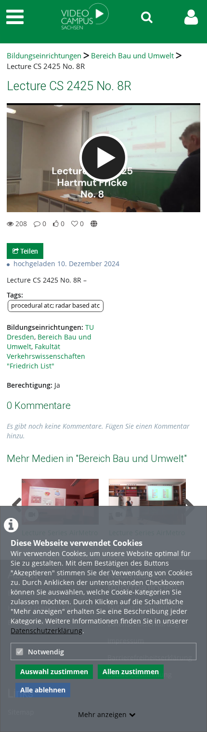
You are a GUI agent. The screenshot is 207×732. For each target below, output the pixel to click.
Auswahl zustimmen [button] (54, 671)
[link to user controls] (191, 17)
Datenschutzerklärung (46, 630)
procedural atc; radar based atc (55, 305)
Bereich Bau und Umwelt (132, 56)
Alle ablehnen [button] (42, 689)
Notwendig (46, 651)
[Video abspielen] (103, 158)
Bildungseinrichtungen (44, 56)
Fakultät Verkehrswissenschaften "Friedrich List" (46, 356)
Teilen (28, 251)
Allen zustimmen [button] (131, 671)
